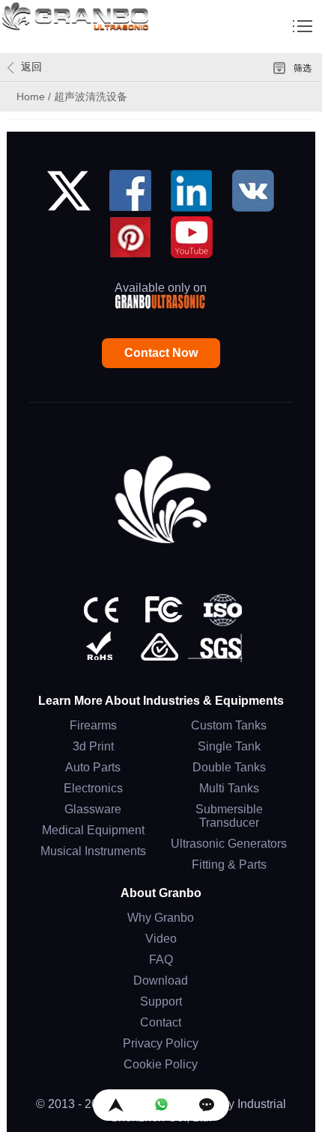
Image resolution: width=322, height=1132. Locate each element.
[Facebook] (130, 196)
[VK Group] (253, 196)
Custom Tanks (229, 725)
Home (30, 97)
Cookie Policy (161, 1064)
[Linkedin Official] (191, 196)
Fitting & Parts (229, 864)
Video (161, 938)
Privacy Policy (160, 1043)
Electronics (93, 788)
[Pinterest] (130, 242)
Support (161, 1001)
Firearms (93, 725)
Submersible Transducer (229, 816)
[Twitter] (69, 196)
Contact (160, 1022)
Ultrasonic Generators (229, 843)
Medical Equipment (93, 830)
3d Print (93, 746)
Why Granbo (160, 917)
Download (160, 980)
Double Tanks (229, 767)
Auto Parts (93, 767)
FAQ (161, 959)
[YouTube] (191, 242)
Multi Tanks (229, 788)
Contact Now (161, 352)
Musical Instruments (93, 851)
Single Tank (229, 746)
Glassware (92, 809)
